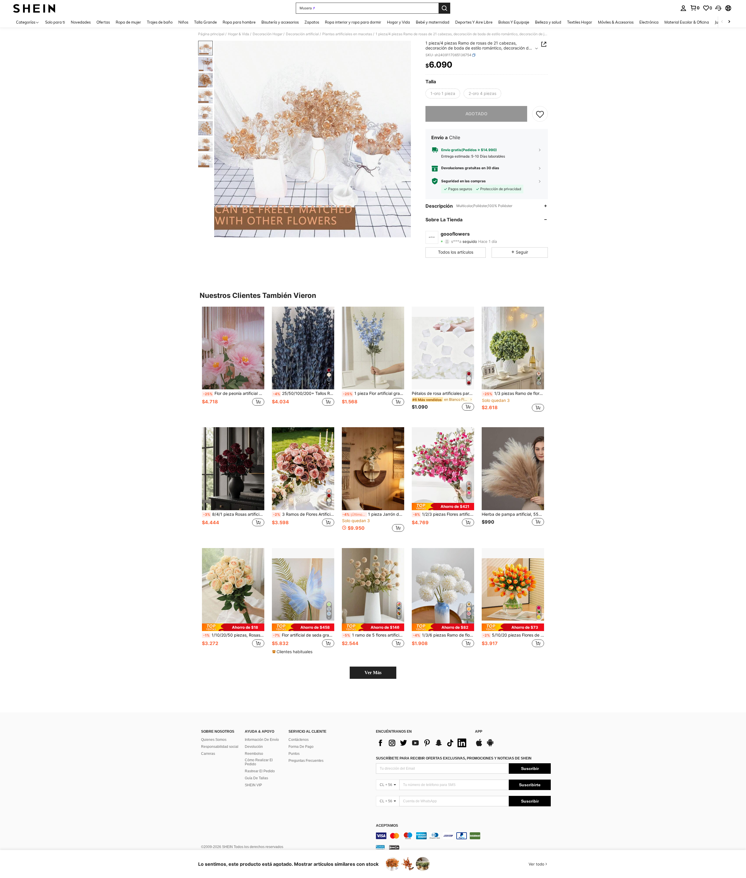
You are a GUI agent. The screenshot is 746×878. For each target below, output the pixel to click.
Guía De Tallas (256, 778)
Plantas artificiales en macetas (347, 34)
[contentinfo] (463, 835)
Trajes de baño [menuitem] (160, 22)
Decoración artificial (302, 34)
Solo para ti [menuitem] (55, 22)
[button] (718, 8)
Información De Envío (262, 740)
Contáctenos (298, 740)
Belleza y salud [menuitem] (548, 22)
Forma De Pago (301, 747)
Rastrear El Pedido (260, 771)
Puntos (294, 754)
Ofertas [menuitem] (103, 22)
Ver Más (373, 672)
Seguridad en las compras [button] (463, 181)
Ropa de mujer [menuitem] (128, 22)
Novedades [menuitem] (81, 22)
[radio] (442, 93)
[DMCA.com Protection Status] (394, 847)
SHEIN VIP (253, 785)
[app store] (479, 745)
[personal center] (683, 8)
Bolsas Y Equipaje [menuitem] (513, 22)
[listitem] (233, 362)
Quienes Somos (213, 740)
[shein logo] (34, 8)
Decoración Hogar (267, 34)
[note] (443, 506)
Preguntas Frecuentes (305, 761)
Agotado (476, 113)
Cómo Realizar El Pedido (259, 762)
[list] (422, 743)
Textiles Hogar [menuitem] (579, 22)
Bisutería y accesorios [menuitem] (280, 22)
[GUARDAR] (540, 114)
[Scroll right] (729, 22)
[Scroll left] (722, 22)
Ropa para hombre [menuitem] (239, 22)
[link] (695, 7)
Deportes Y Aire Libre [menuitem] (473, 22)
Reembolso (254, 754)
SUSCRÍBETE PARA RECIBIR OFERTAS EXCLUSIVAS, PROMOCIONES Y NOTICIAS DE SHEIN (454, 758)
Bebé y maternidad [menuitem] (432, 22)
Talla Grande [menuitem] (205, 22)
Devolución (254, 747)
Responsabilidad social (219, 747)
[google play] (490, 745)
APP (478, 732)
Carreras (208, 754)
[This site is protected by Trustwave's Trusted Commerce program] (380, 847)
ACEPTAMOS (387, 826)
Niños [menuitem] (183, 22)
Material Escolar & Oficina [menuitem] (686, 22)
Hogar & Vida (238, 34)
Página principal (211, 34)
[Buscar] (444, 8)
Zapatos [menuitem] (312, 22)
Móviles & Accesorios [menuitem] (616, 22)
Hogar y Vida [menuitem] (398, 22)
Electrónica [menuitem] (649, 22)
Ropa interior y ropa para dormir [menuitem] (353, 22)
